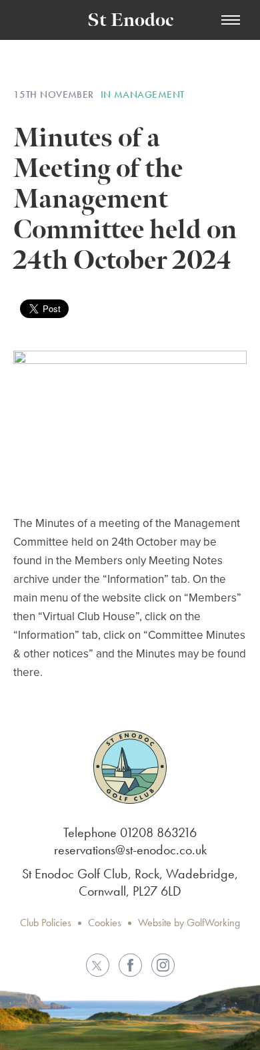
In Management (143, 94)
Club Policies (45, 923)
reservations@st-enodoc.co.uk (130, 849)
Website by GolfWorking (189, 923)
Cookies (104, 923)
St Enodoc (130, 20)
